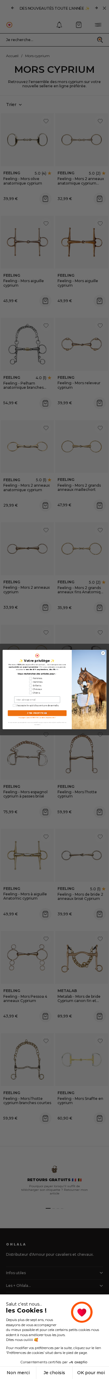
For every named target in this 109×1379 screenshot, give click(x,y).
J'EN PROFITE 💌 (37, 713)
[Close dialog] (103, 653)
